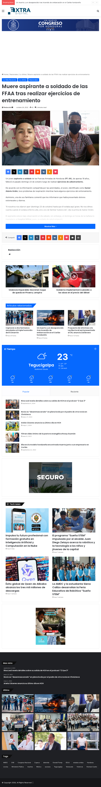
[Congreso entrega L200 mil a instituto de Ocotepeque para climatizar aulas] (83, 722)
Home (5, 74)
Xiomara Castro (91, 767)
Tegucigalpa (58, 767)
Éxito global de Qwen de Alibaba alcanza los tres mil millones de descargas (26, 587)
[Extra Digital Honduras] (19, 11)
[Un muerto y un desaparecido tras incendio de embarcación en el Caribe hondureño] (50, 318)
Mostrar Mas (50, 226)
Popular (26, 391)
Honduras (90, 762)
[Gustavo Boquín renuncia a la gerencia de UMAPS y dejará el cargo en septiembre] (50, 741)
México (38, 767)
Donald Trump (57, 762)
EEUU (68, 762)
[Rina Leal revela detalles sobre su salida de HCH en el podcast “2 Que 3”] (12, 404)
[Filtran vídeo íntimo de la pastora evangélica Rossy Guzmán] (12, 437)
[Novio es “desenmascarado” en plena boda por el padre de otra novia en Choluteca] (12, 415)
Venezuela (69, 767)
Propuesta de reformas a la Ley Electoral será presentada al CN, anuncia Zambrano (48, 2)
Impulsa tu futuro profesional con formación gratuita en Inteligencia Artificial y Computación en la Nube (27, 541)
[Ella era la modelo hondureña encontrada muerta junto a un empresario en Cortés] (12, 448)
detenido (46, 762)
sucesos (47, 767)
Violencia (80, 767)
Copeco (37, 762)
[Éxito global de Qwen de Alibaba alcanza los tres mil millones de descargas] (27, 569)
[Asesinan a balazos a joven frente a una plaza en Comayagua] (18, 741)
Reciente (74, 391)
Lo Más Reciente (9, 80)
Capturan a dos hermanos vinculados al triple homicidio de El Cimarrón (19, 330)
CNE (12, 762)
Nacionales (14, 74)
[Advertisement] (50, 54)
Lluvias (5, 767)
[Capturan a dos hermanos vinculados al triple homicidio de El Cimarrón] (19, 318)
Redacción (7, 107)
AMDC (5, 762)
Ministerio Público (18, 767)
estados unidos (78, 762)
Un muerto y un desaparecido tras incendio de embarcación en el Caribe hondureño (50, 331)
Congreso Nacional (24, 762)
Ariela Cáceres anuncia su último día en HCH (41, 423)
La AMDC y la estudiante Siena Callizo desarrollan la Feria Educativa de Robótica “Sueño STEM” (71, 589)
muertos (30, 767)
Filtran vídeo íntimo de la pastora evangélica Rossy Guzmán (48, 433)
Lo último (22, 74)
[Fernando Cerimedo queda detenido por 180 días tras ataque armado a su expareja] (83, 741)
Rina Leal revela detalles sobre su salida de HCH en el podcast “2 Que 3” (53, 401)
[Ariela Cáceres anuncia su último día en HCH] (12, 426)
